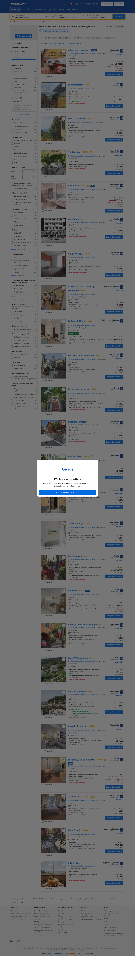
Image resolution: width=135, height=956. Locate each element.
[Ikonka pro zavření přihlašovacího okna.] (95, 462)
